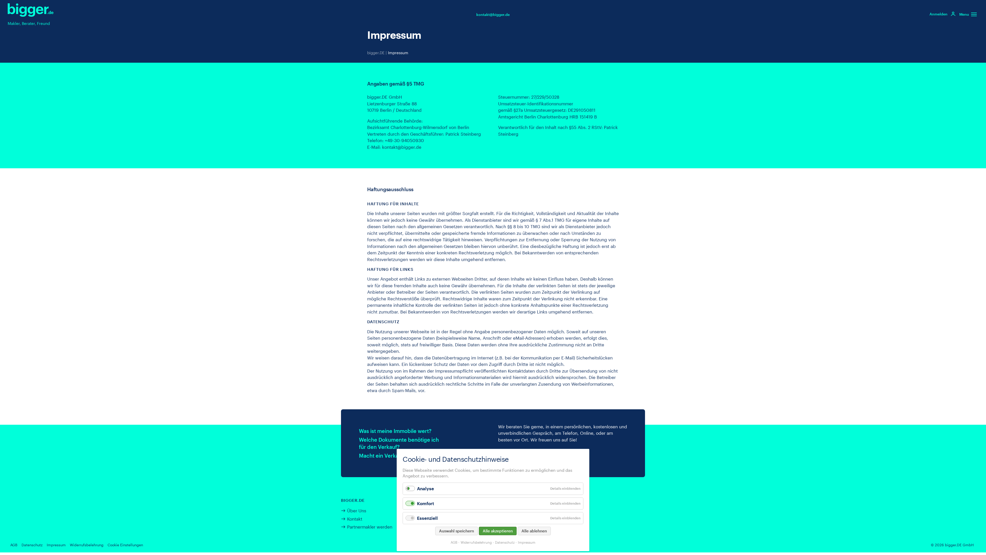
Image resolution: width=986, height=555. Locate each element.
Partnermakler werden (369, 526)
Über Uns (356, 510)
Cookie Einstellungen (125, 545)
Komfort (425, 503)
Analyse (425, 488)
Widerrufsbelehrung (86, 545)
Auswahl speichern (456, 531)
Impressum (526, 542)
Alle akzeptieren (498, 531)
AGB (13, 545)
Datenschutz (32, 545)
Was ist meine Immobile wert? (395, 431)
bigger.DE (375, 52)
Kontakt (354, 518)
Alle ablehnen (534, 531)
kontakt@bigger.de (493, 14)
